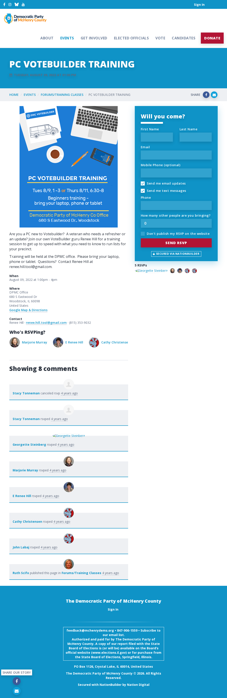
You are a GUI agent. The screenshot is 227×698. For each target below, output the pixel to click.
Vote (160, 38)
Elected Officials (131, 38)
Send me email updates (166, 183)
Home (14, 95)
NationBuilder (110, 685)
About (47, 38)
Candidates (183, 38)
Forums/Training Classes (62, 95)
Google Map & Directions (28, 310)
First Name (150, 129)
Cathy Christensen (72, 342)
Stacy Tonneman (26, 393)
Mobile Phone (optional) (160, 165)
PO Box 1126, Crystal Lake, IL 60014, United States (113, 666)
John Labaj (113, 342)
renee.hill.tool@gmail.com (46, 322)
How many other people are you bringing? (176, 215)
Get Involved (94, 38)
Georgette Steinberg (29, 444)
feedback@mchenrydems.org (90, 630)
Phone (146, 197)
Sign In (199, 4)
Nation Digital (138, 685)
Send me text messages (166, 191)
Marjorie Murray (25, 470)
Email (145, 147)
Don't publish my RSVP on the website (178, 233)
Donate (212, 38)
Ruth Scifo (21, 573)
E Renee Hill (31, 342)
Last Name (189, 129)
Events (67, 38)
